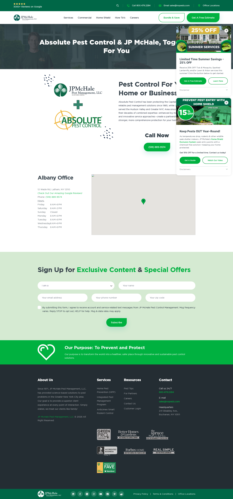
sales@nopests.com (169, 401)
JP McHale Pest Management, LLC (56, 416)
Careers (134, 17)
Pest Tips (128, 388)
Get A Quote (190, 160)
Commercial (84, 17)
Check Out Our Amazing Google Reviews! (60, 193)
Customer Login (132, 408)
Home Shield (103, 17)
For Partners (130, 393)
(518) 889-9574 (156, 147)
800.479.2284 (166, 392)
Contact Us (130, 403)
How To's (120, 17)
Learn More (218, 81)
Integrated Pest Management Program (105, 401)
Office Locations (186, 494)
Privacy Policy (140, 494)
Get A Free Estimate (193, 81)
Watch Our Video (215, 160)
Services (68, 17)
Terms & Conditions (163, 494)
